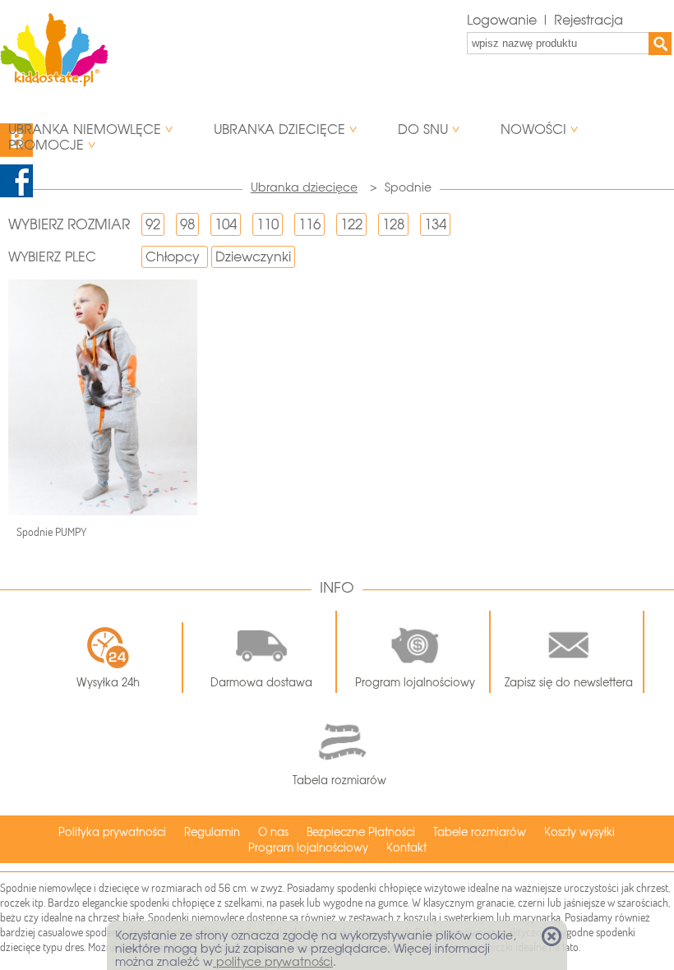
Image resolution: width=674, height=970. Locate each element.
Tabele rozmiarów (479, 832)
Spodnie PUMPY (51, 531)
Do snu (423, 129)
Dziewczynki (253, 257)
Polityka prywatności (112, 832)
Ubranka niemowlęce (84, 129)
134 (435, 224)
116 (309, 224)
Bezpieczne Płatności (361, 832)
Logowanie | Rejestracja (545, 20)
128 (393, 224)
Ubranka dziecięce (279, 129)
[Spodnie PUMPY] (102, 397)
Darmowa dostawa (261, 683)
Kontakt (406, 848)
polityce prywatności (273, 961)
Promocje (46, 145)
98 (187, 224)
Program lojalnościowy (415, 683)
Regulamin (212, 832)
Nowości (533, 129)
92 (152, 224)
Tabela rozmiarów (339, 780)
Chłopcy (172, 257)
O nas (273, 832)
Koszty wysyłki (579, 832)
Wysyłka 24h (108, 683)
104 (226, 224)
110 (267, 224)
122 (351, 224)
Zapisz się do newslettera (569, 683)
